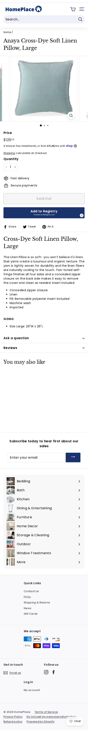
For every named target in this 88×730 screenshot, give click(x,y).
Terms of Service (46, 712)
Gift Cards (31, 614)
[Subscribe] (73, 457)
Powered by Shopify (40, 721)
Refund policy (13, 721)
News (27, 608)
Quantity (11, 159)
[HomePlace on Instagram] (46, 672)
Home (7, 32)
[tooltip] (81, 215)
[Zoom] (71, 115)
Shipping (9, 153)
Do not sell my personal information (51, 717)
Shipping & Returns (37, 602)
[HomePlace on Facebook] (53, 672)
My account (32, 690)
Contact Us (31, 591)
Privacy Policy (13, 717)
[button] (44, 212)
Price (7, 133)
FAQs (27, 597)
